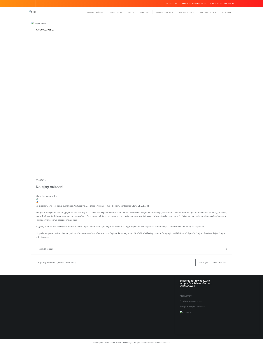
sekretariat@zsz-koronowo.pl (193, 3)
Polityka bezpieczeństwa (192, 306)
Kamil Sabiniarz (46, 249)
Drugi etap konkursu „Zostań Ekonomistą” (57, 262)
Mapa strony (186, 295)
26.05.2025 (41, 180)
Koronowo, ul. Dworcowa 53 (222, 3)
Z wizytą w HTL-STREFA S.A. (211, 262)
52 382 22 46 (171, 3)
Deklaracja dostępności (191, 301)
